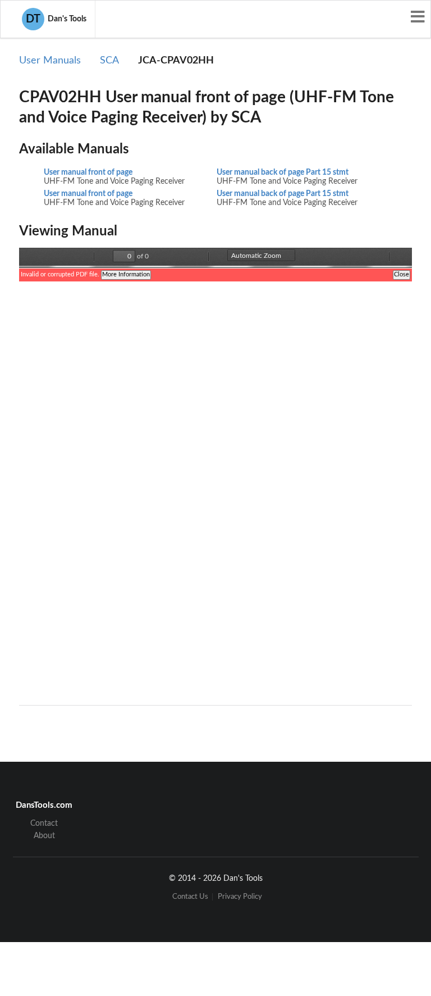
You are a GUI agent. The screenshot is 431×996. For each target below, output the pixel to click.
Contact (44, 823)
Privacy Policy (240, 897)
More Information (126, 274)
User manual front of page (88, 172)
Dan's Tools (56, 19)
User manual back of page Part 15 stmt (283, 172)
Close (401, 274)
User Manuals (50, 61)
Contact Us (190, 897)
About (44, 836)
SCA (109, 61)
